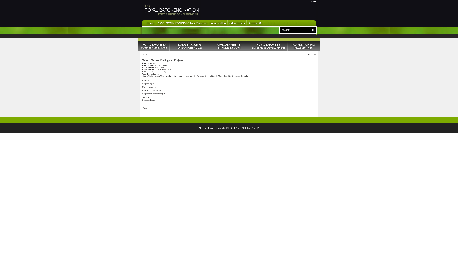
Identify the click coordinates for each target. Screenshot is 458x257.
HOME (145, 54)
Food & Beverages (232, 76)
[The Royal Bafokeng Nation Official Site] (228, 51)
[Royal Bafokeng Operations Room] (189, 51)
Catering (245, 76)
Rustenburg (179, 76)
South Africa (148, 76)
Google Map (216, 76)
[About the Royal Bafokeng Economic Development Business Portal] (173, 25)
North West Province (164, 76)
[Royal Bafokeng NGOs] (304, 51)
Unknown (155, 74)
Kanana (188, 76)
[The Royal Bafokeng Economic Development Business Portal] (149, 25)
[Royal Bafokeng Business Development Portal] (268, 51)
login (313, 1)
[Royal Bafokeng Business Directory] (154, 51)
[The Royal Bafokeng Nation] (171, 19)
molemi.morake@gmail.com (161, 72)
